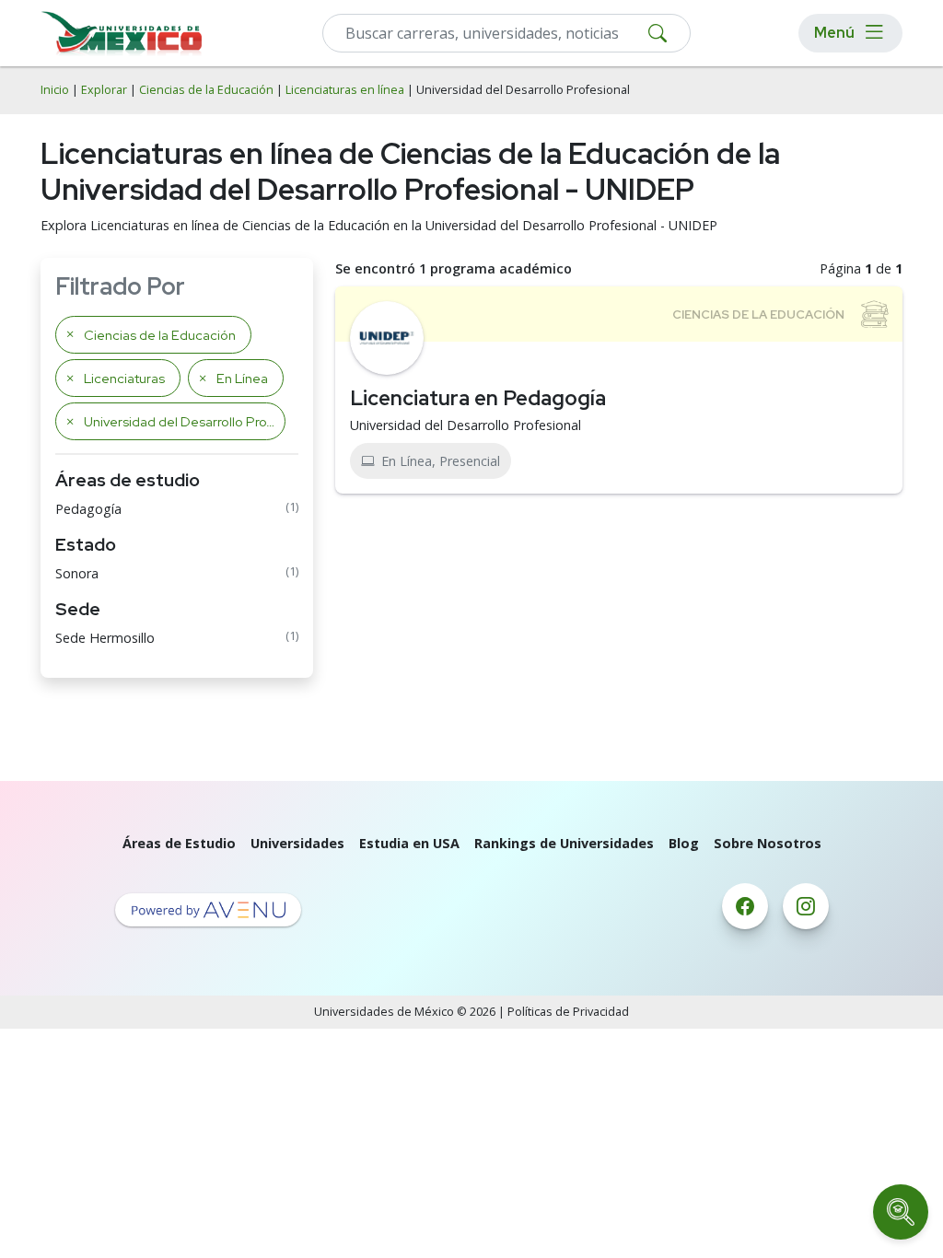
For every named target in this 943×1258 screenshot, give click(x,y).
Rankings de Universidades (564, 843)
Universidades (297, 843)
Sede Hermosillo (105, 637)
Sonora (77, 573)
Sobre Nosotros (767, 843)
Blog (684, 843)
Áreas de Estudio (179, 843)
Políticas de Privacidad (568, 1011)
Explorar (104, 90)
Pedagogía (88, 509)
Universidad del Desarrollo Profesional (465, 425)
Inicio (55, 90)
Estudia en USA (409, 843)
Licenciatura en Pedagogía (478, 398)
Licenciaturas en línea (344, 90)
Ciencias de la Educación (206, 90)
